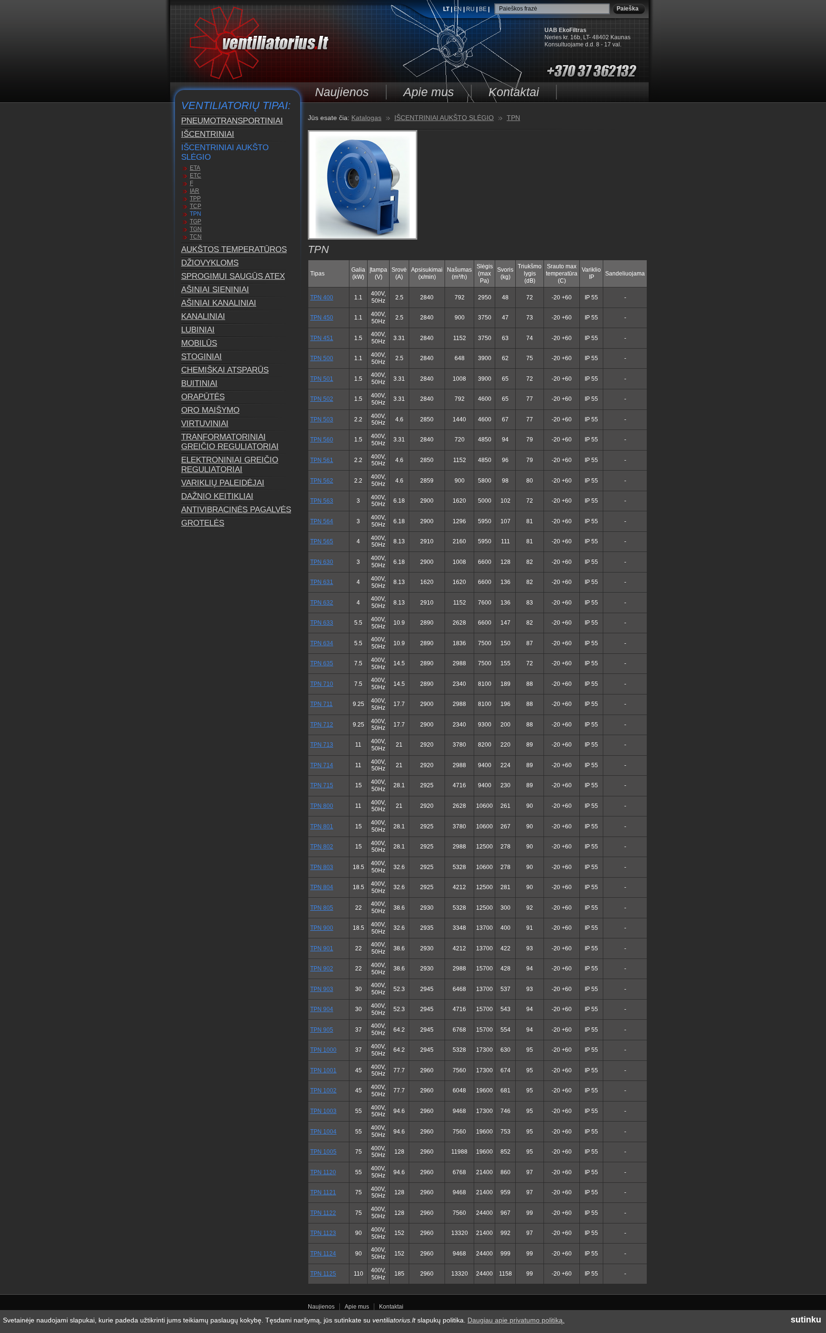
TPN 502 (321, 399)
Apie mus (428, 92)
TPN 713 (321, 744)
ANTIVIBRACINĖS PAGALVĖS (236, 509)
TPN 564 (321, 521)
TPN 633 (321, 622)
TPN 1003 (323, 1111)
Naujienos (342, 92)
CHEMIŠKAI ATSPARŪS (225, 370)
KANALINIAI (203, 316)
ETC (195, 175)
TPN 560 (321, 439)
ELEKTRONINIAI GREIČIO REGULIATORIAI (229, 464)
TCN (196, 236)
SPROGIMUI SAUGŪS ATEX (233, 276)
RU (471, 9)
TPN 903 (321, 989)
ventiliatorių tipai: (236, 105)
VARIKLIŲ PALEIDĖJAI (222, 482)
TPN (195, 213)
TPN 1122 (323, 1213)
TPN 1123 (323, 1233)
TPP (195, 198)
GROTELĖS (202, 523)
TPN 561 (321, 460)
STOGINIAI (201, 356)
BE (483, 9)
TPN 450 (321, 317)
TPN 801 (321, 826)
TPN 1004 (323, 1131)
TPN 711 (321, 704)
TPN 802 (321, 846)
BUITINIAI (199, 383)
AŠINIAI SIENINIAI (215, 289)
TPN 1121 (323, 1192)
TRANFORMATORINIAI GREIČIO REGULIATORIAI (230, 441)
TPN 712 (321, 724)
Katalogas (366, 117)
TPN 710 (321, 684)
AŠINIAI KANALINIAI (218, 303)
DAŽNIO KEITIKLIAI (217, 496)
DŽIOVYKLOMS (210, 262)
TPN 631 (321, 582)
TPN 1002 (323, 1090)
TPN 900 (321, 928)
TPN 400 (321, 297)
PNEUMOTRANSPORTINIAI (232, 120)
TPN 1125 (323, 1273)
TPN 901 (321, 948)
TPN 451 (321, 338)
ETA (195, 168)
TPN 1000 (323, 1050)
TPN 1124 (323, 1253)
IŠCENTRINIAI (207, 134)
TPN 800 (321, 806)
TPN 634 (321, 643)
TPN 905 (321, 1029)
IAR (194, 190)
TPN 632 (321, 602)
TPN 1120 (323, 1172)
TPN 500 (321, 358)
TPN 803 (321, 867)
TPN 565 (321, 541)
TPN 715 (321, 785)
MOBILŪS (199, 343)
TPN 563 (321, 500)
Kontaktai (514, 92)
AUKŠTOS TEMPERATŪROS (234, 249)
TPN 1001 (323, 1070)
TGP (195, 221)
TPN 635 (321, 663)
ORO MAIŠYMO (210, 410)
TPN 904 (321, 1009)
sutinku (806, 1319)
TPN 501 (321, 378)
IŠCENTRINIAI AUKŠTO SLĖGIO (225, 152)
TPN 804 (321, 887)
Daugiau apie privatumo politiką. (516, 1320)
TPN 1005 (323, 1151)
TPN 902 (321, 968)
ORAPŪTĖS (203, 396)
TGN (196, 229)
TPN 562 (321, 480)
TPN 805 (321, 907)
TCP (195, 206)
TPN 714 (321, 765)
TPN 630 (321, 562)
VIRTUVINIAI (204, 423)
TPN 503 (321, 419)
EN (458, 9)
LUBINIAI (198, 329)
